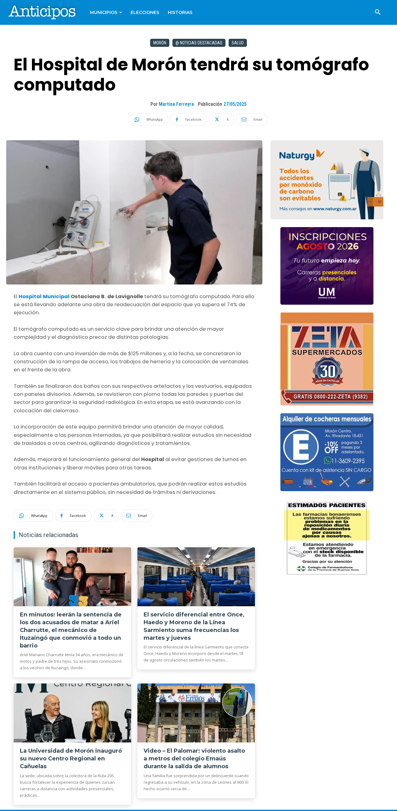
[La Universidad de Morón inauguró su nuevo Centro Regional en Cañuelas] (72, 712)
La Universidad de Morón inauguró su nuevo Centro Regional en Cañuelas (71, 758)
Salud (238, 42)
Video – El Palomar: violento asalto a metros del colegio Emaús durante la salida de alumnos (194, 758)
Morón (159, 42)
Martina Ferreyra (176, 104)
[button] (378, 12)
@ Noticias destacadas (199, 42)
